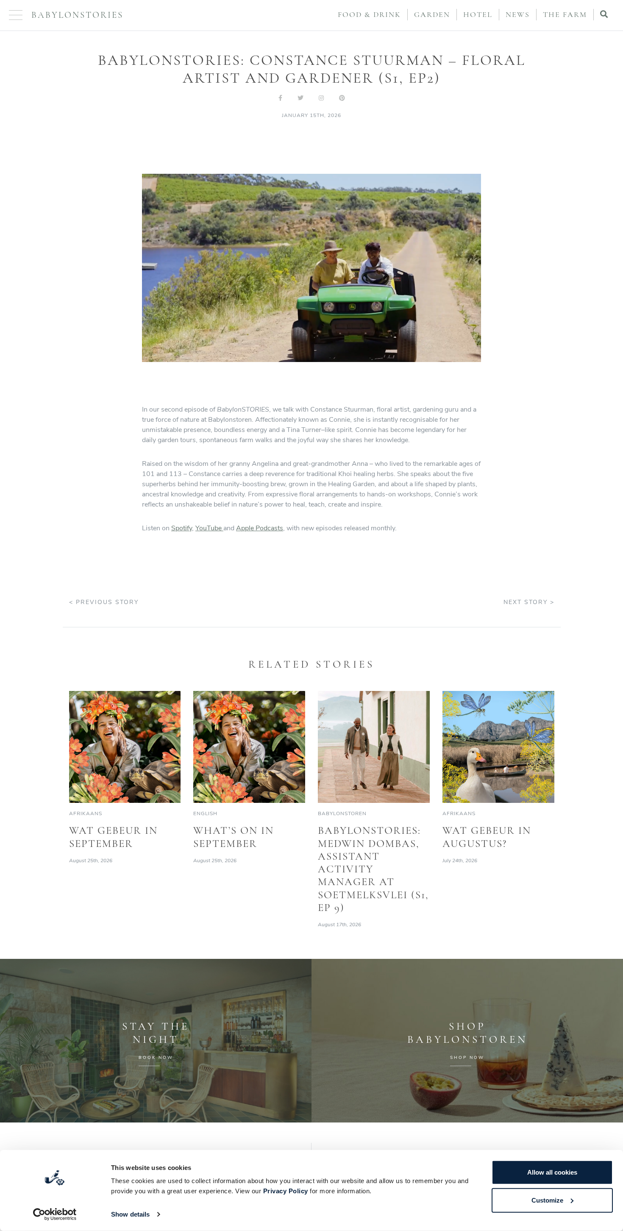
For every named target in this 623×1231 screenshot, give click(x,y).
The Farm (565, 14)
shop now (467, 1058)
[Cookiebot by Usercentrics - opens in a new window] (55, 1214)
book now (156, 1058)
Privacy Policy (285, 1191)
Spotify (181, 528)
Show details (130, 1214)
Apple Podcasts (259, 528)
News (518, 14)
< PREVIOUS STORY (104, 602)
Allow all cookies (552, 1172)
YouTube (209, 528)
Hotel (477, 14)
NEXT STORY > (528, 602)
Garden (432, 14)
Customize (547, 1199)
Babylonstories (77, 15)
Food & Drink (369, 14)
